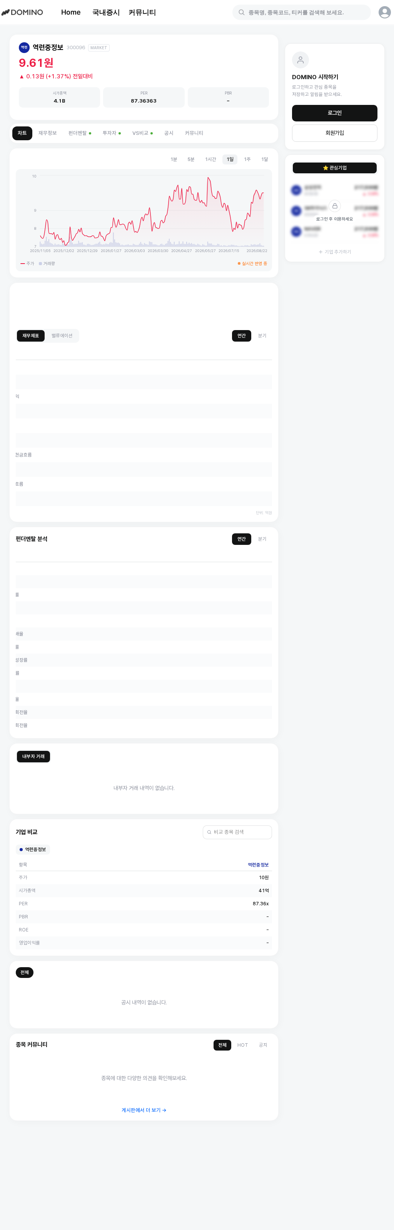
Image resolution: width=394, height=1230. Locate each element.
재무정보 (47, 133)
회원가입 (335, 132)
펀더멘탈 (77, 133)
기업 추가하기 (338, 252)
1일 (230, 159)
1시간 (210, 159)
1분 (173, 159)
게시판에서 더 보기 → (144, 1110)
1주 (247, 159)
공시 (169, 133)
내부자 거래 (33, 756)
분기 (262, 336)
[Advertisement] (144, 306)
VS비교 (140, 133)
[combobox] (306, 12)
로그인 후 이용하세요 (334, 219)
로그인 (335, 113)
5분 (191, 159)
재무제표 (30, 336)
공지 (263, 1045)
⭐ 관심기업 (335, 168)
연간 (241, 336)
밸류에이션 (62, 336)
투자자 (110, 133)
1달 (264, 159)
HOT (242, 1045)
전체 (24, 972)
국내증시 (106, 12)
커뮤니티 (142, 12)
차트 (22, 133)
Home (71, 12)
